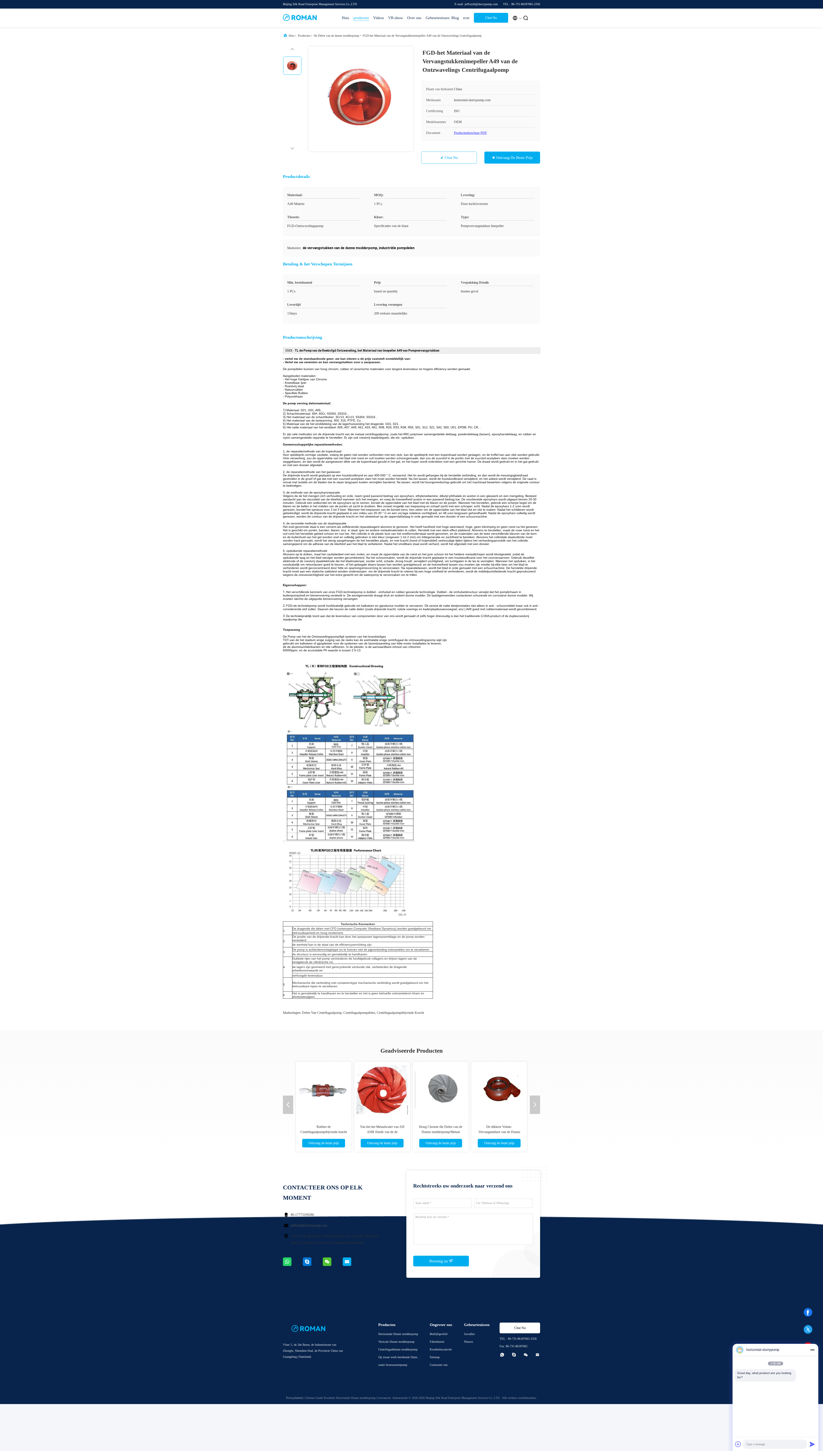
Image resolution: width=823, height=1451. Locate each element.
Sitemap (435, 1357)
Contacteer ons (439, 1365)
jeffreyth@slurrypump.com (309, 1225)
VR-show (395, 18)
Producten (304, 35)
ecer (466, 18)
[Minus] (812, 1349)
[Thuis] (300, 18)
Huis (345, 18)
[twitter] (808, 1331)
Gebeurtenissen (436, 18)
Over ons (414, 18)
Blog (455, 18)
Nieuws (468, 1341)
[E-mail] (352, 1265)
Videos (378, 18)
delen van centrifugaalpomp (322, 1012)
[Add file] (738, 1444)
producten (361, 18)
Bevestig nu (439, 1261)
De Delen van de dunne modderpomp (336, 35)
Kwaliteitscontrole (441, 1349)
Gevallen (469, 1334)
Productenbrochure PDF (470, 133)
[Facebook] (808, 1313)
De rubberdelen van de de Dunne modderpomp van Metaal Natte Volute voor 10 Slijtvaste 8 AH (323, 1132)
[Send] (812, 1444)
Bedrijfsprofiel (439, 1334)
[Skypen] (313, 1265)
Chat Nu (491, 18)
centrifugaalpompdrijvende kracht (400, 1012)
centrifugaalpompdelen (359, 1012)
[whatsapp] (293, 1265)
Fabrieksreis (437, 1341)
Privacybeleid (294, 1398)
